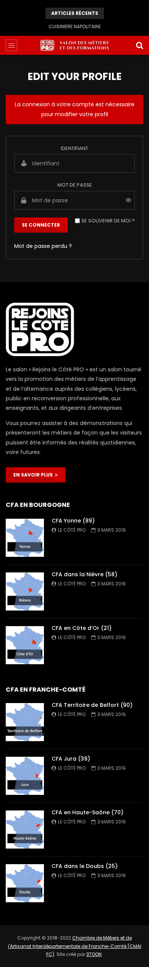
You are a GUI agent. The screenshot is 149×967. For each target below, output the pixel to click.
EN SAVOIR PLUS (34, 475)
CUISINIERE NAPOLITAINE (75, 26)
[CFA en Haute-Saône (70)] (25, 829)
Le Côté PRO (72, 530)
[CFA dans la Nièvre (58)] (25, 591)
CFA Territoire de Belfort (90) (92, 705)
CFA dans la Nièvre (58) (84, 574)
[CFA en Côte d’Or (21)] (25, 645)
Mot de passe (74, 185)
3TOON (94, 954)
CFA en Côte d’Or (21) (82, 628)
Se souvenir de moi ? (108, 220)
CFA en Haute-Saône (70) (87, 812)
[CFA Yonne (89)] (25, 538)
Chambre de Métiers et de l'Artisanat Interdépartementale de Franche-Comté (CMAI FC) (74, 946)
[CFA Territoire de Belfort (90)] (25, 722)
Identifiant (74, 148)
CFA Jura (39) (71, 758)
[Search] (139, 45)
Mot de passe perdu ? (43, 246)
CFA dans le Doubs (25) (85, 866)
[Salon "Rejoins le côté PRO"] (74, 45)
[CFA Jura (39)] (25, 776)
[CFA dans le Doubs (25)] (25, 883)
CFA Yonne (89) (73, 520)
